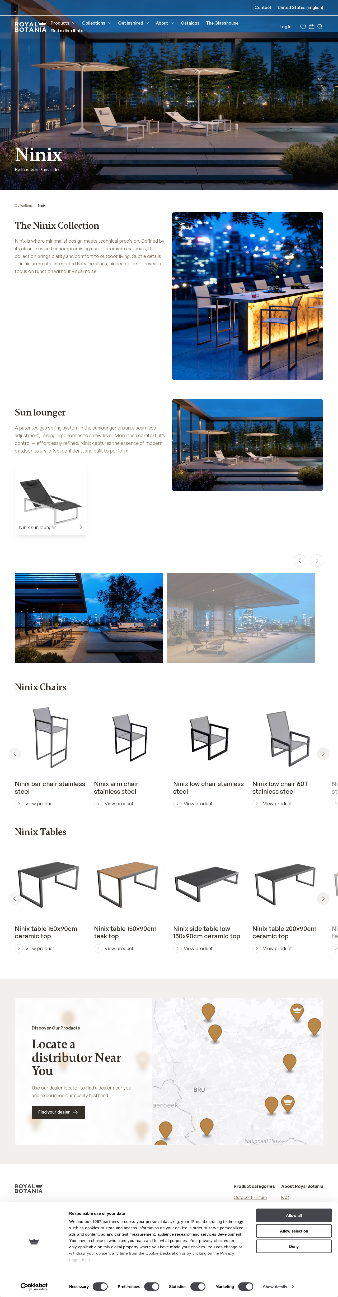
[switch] (151, 1286)
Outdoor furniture (250, 1197)
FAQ (285, 1197)
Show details (275, 1286)
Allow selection (294, 1231)
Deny (294, 1246)
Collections (24, 205)
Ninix (41, 205)
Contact (263, 7)
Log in (286, 26)
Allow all (294, 1215)
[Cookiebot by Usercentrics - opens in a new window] (34, 1287)
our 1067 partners (101, 1221)
